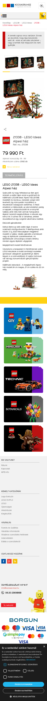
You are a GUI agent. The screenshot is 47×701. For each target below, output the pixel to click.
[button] (23, 696)
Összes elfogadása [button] (23, 684)
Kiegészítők (6, 513)
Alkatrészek (6, 510)
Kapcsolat (5, 468)
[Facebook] (3, 561)
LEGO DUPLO (7, 500)
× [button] (44, 647)
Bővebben (31, 659)
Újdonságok (6, 506)
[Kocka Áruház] (14, 5)
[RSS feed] (15, 561)
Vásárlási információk (10, 531)
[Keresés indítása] (42, 6)
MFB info (5, 472)
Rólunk (4, 465)
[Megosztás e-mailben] (5, 130)
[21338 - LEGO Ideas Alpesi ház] (23, 97)
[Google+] (9, 561)
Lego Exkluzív (7, 496)
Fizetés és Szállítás (9, 527)
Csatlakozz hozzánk (11, 553)
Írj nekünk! (8, 605)
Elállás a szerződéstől (10, 541)
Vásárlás (6, 522)
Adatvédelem (7, 538)
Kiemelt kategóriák (11, 491)
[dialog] (23, 672)
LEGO (3, 503)
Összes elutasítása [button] (23, 691)
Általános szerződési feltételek (14, 534)
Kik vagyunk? (8, 460)
